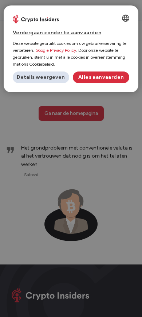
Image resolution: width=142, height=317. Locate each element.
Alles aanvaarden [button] (101, 77)
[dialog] (71, 48)
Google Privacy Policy (55, 50)
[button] (41, 77)
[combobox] (125, 18)
